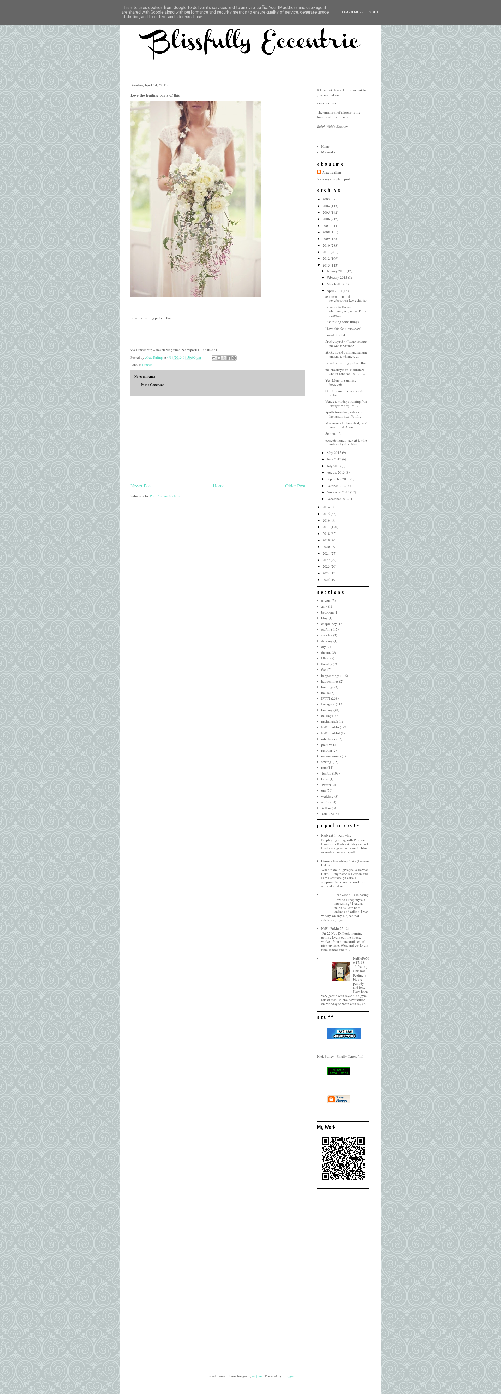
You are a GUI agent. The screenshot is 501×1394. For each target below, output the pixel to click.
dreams (326, 652)
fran (324, 669)
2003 (327, 199)
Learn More (352, 12)
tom (324, 767)
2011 (327, 252)
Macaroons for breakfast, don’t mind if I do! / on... (346, 424)
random (326, 750)
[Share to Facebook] (229, 358)
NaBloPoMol (330, 733)
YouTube (327, 813)
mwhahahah (329, 721)
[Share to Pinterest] (234, 358)
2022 (327, 559)
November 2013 (338, 492)
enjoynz (258, 1376)
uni (323, 790)
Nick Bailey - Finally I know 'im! (340, 1056)
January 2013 (337, 271)
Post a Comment (152, 384)
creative (326, 635)
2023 (327, 566)
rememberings (331, 756)
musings (327, 715)
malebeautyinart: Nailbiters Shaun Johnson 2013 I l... (345, 371)
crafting (326, 629)
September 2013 (338, 478)
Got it (374, 12)
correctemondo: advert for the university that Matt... (346, 442)
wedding (327, 796)
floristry (326, 663)
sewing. (326, 761)
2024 (327, 573)
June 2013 (334, 459)
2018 (327, 533)
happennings (330, 675)
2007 (327, 225)
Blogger (288, 1376)
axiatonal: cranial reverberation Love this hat (346, 298)
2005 (327, 212)
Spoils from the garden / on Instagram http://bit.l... (344, 414)
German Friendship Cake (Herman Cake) (345, 863)
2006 (327, 218)
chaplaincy (329, 623)
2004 (327, 205)
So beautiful (334, 433)
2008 (327, 232)
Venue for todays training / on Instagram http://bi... (346, 403)
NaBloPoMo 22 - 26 (335, 928)
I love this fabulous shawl (343, 328)
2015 (327, 513)
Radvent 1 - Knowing (336, 835)
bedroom (327, 612)
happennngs (329, 681)
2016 (327, 520)
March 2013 (336, 284)
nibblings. (328, 738)
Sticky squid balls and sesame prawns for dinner (346, 343)
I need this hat (335, 335)
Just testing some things (342, 321)
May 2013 (334, 452)
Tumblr (147, 364)
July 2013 (334, 465)
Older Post (295, 485)
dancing (327, 641)
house (325, 692)
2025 (327, 579)
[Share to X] (224, 358)
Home (218, 485)
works (325, 802)
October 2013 (337, 485)
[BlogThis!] (219, 358)
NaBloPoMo (330, 727)
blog (324, 618)
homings (327, 687)
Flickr (325, 658)
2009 (327, 238)
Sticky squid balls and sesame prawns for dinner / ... (346, 354)
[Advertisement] (217, 439)
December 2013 (338, 498)
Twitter (326, 784)
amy (324, 606)
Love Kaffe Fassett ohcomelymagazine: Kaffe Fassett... (345, 311)
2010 (327, 245)
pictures (326, 744)
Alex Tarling (331, 172)
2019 (327, 540)
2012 (327, 258)
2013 (327, 265)
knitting (327, 710)
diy (323, 646)
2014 (327, 507)
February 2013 (337, 277)
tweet (325, 779)
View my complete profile (335, 179)
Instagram (328, 704)
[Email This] (214, 358)
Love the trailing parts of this (345, 363)
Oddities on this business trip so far (345, 392)
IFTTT (325, 698)
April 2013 (335, 290)
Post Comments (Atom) (166, 496)
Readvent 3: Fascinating (351, 894)
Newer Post (141, 485)
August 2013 (336, 472)
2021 (327, 553)
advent (326, 600)
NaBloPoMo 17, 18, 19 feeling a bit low (361, 964)
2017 (327, 526)
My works (328, 152)
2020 (327, 546)
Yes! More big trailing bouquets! (340, 382)
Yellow (326, 808)
